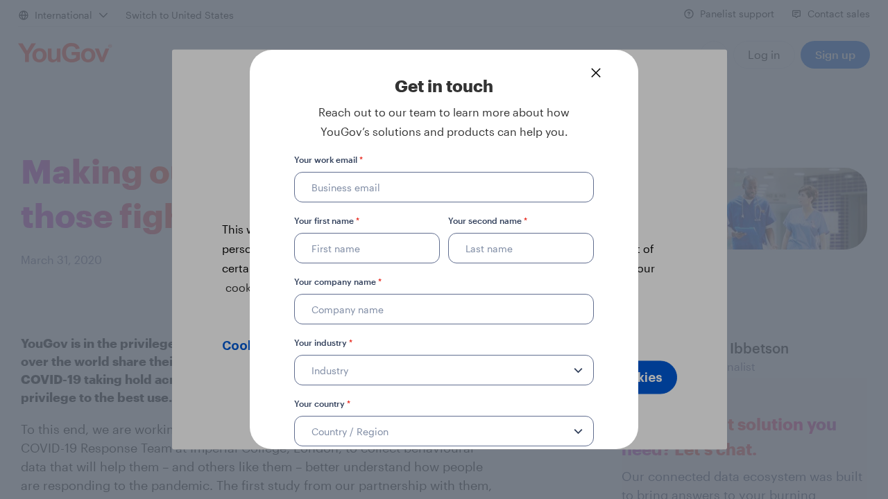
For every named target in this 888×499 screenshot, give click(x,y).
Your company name (338, 281)
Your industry (323, 342)
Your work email (328, 159)
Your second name (487, 220)
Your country (322, 403)
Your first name (326, 220)
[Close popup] (596, 73)
